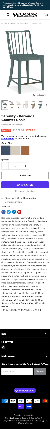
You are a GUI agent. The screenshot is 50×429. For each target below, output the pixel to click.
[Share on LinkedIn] (14, 212)
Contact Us (28, 415)
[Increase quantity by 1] (25, 166)
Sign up (40, 371)
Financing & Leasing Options (16, 418)
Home (4, 23)
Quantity (5, 160)
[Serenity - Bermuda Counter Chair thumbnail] (5, 105)
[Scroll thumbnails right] (46, 105)
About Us (17, 415)
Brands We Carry (38, 418)
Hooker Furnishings (13, 124)
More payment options (25, 191)
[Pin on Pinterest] (19, 212)
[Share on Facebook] (3, 212)
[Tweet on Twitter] (9, 212)
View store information (13, 202)
